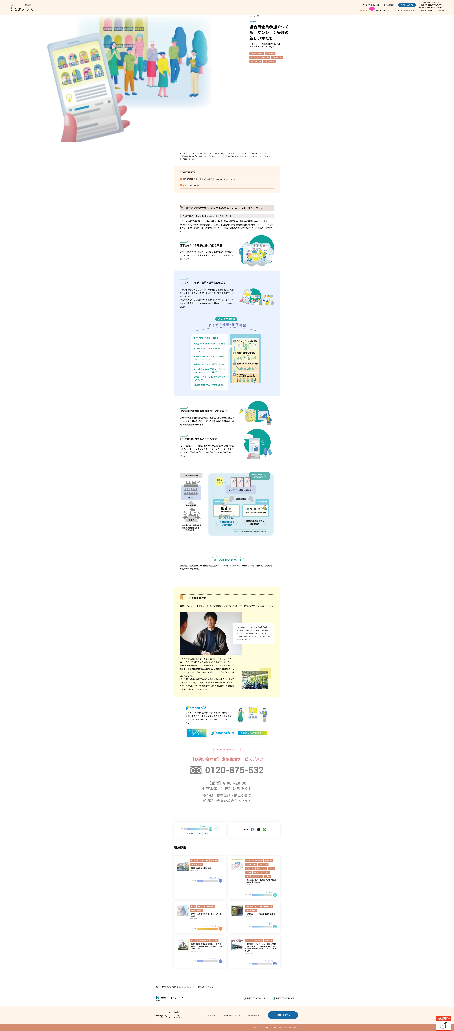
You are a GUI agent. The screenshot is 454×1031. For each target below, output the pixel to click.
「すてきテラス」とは (370, 5)
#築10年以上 (269, 61)
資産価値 (164, 987)
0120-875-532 (433, 5)
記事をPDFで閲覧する (225, 749)
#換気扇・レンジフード (254, 876)
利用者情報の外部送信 (232, 1015)
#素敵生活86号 (196, 910)
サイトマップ (212, 1015)
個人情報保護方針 (254, 1015)
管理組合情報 (426, 10)
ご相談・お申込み (407, 5)
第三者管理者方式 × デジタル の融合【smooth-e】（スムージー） (209, 179)
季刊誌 (441, 10)
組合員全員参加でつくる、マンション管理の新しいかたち (191, 987)
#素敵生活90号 (256, 53)
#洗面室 (248, 872)
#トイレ (271, 868)
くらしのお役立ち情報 (404, 10)
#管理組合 (270, 53)
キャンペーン (363, 10)
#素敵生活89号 (251, 864)
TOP (157, 987)
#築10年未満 (256, 61)
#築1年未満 (277, 57)
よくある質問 (389, 5)
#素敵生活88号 (196, 864)
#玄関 (193, 906)
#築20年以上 (261, 868)
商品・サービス (382, 10)
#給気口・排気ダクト (261, 872)
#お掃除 (267, 876)
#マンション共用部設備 (260, 57)
